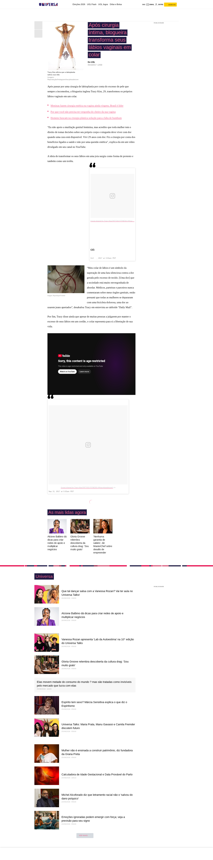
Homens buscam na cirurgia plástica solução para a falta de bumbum (86, 117)
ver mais (83, 835)
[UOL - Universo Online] (60, 4)
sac (143, 4)
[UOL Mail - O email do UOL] (150, 4)
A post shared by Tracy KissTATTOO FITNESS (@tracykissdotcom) (116, 221)
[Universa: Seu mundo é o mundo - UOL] (48, 4)
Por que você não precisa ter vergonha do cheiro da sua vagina (83, 111)
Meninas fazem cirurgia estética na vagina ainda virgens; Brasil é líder (87, 105)
